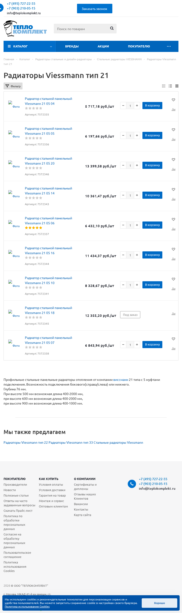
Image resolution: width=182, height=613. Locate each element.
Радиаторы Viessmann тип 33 (71, 442)
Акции (103, 46)
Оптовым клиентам (53, 506)
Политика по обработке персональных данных (14, 522)
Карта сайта (82, 515)
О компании (85, 479)
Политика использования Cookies (15, 566)
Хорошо (159, 603)
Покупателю (139, 46)
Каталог (20, 46)
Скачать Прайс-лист (18, 510)
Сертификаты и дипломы (85, 486)
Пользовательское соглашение (17, 554)
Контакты (81, 509)
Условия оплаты (51, 484)
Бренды (72, 46)
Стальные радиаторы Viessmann (118, 442)
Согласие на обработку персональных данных (14, 540)
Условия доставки (52, 490)
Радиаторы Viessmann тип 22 (26, 442)
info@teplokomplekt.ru (24, 13)
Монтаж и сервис (51, 501)
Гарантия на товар (52, 495)
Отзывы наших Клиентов (85, 496)
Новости (10, 490)
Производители (15, 484)
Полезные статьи (16, 495)
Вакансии (81, 504)
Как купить (49, 479)
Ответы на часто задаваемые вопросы (19, 503)
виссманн (120, 379)
